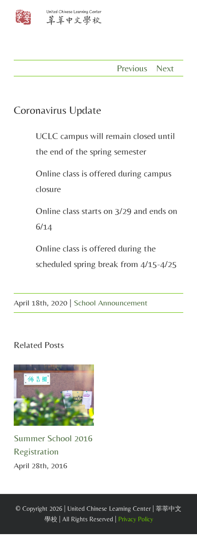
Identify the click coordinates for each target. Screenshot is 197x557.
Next (165, 68)
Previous (132, 68)
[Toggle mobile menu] (179, 18)
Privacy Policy (135, 519)
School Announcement (111, 302)
